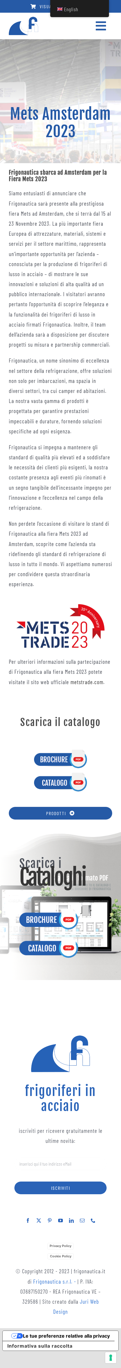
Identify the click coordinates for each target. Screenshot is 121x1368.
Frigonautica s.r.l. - (55, 1281)
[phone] (93, 1220)
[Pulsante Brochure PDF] (60, 751)
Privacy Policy (60, 1246)
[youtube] (60, 1220)
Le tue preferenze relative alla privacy (66, 1336)
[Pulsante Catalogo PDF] (60, 774)
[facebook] (28, 1220)
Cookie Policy (60, 1256)
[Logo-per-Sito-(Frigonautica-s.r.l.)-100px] (23, 19)
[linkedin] (71, 1220)
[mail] (82, 1220)
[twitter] (38, 1220)
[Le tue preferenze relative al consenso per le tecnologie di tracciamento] (110, 1357)
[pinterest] (49, 1220)
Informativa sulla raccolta (40, 1346)
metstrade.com (86, 682)
